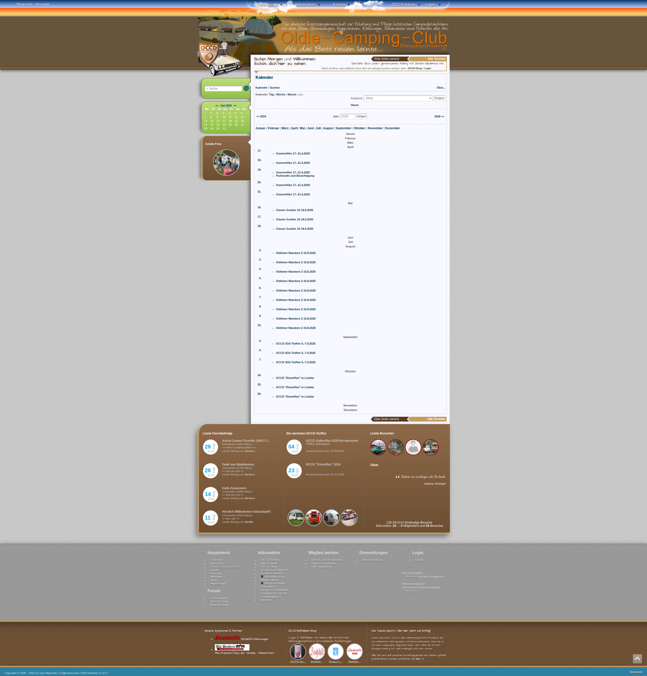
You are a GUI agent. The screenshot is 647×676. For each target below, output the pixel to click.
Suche (215, 570)
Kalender (261, 87)
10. (259, 325)
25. (259, 384)
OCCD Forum (219, 601)
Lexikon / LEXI (274, 569)
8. (260, 306)
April (294, 128)
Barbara (250, 451)
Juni (310, 128)
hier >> (420, 659)
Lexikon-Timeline (272, 573)
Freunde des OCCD (274, 593)
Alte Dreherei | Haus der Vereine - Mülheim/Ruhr (244, 653)
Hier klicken (412, 576)
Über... (441, 87)
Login (431, 5)
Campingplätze (271, 596)
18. (259, 160)
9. (260, 315)
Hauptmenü (267, 5)
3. (260, 259)
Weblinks (217, 576)
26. (259, 393)
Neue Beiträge (220, 604)
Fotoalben (268, 586)
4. (260, 268)
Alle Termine (269, 563)
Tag (271, 94)
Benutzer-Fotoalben (274, 589)
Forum (339, 5)
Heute (355, 105)
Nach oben (637, 658)
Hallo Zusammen (234, 488)
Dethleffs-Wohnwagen (254, 639)
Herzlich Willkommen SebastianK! (246, 511)
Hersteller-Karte (274, 576)
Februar (273, 128)
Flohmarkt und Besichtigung (295, 175)
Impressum (218, 583)
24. (259, 375)
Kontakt (43, 4)
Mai (302, 128)
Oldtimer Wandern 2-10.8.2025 (296, 252)
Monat (292, 94)
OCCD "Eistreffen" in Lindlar (295, 377)
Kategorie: (357, 98)
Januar (261, 128)
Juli (318, 128)
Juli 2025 (226, 105)
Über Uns (217, 563)
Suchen (275, 87)
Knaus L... (335, 661)
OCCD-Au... (298, 661)
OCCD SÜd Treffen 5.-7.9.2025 (295, 343)
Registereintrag (372, 559)
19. (259, 169)
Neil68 (249, 522)
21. (259, 191)
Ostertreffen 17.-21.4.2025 (293, 153)
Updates (266, 600)
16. (259, 207)
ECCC (226, 566)
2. (260, 250)
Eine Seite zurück (386, 59)
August (328, 128)
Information (305, 5)
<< (216, 105)
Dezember (392, 128)
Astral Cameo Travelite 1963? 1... (246, 441)
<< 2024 (261, 116)
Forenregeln (219, 598)
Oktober (359, 128)
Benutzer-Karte (274, 583)
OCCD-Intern (403, 5)
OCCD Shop (269, 566)
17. (259, 150)
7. (260, 297)
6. (260, 287)
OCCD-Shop (415, 68)
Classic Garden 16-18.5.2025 (294, 210)
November (375, 128)
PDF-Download (322, 566)
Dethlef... (317, 661)
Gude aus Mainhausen (238, 464)
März (285, 128)
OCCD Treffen (270, 559)
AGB (214, 580)
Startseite (24, 4)
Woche (280, 94)
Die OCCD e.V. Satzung (327, 559)
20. (259, 182)
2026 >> (439, 116)
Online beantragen (324, 563)
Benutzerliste (270, 580)
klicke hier (411, 591)
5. (260, 278)
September (344, 128)
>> (235, 105)
